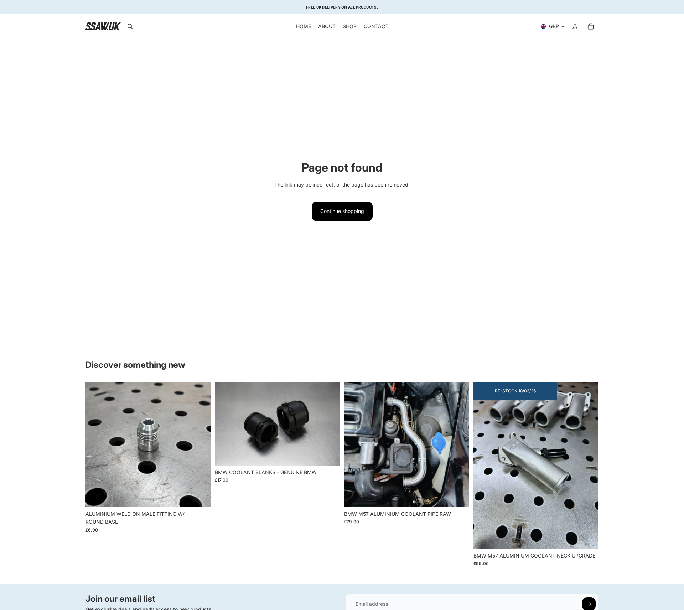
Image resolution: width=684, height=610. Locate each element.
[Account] (575, 26)
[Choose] (199, 496)
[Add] (458, 496)
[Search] (130, 26)
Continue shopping (342, 211)
